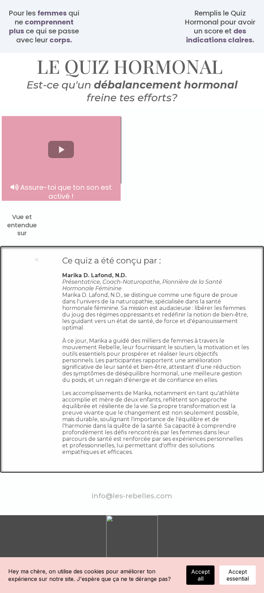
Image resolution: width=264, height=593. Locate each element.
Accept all (200, 575)
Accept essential (238, 575)
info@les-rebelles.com (132, 496)
